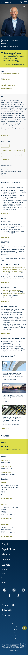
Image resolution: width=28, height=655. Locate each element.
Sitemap (13, 639)
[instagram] (23, 590)
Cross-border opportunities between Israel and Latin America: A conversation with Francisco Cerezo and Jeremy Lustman (14, 270)
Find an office (9, 605)
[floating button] (24, 628)
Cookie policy (14, 629)
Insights (5, 559)
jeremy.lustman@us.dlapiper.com (10, 73)
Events (3, 578)
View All (4, 429)
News (3, 573)
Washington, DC (6, 89)
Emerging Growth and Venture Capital (13, 150)
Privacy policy (14, 626)
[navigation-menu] (25, 2)
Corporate (5, 146)
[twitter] (14, 590)
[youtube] (18, 595)
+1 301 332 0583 (6, 466)
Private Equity (16, 155)
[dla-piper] (6, 2)
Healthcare (5, 155)
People (5, 544)
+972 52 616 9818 (5, 80)
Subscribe (7, 610)
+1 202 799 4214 (6, 472)
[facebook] (9, 595)
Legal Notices (17, 646)
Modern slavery (14, 632)
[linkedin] (4, 590)
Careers (5, 564)
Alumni (3, 582)
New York (11, 85)
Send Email (4, 446)
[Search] (21, 2)
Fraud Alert (14, 635)
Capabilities (8, 549)
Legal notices (14, 623)
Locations (4, 569)
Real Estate (6, 159)
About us (6, 554)
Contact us (7, 615)
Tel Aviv (4, 85)
